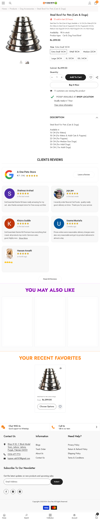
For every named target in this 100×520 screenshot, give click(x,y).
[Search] (10, 3)
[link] (91, 77)
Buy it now (74, 85)
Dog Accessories (27, 8)
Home (4, 8)
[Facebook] (6, 491)
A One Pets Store (26, 171)
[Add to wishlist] (60, 407)
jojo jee (70, 190)
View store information (63, 105)
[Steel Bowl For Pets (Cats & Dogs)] (50, 380)
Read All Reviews (50, 279)
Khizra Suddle (24, 220)
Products (13, 8)
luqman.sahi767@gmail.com (19, 458)
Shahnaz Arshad (25, 190)
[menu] (3, 3)
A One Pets (50, 501)
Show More (23, 238)
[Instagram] (12, 491)
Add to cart (75, 77)
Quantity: (54, 72)
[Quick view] (60, 368)
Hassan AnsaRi (24, 250)
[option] (24, 35)
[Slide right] (96, 427)
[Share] (96, 77)
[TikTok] (19, 491)
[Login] (89, 3)
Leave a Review (84, 175)
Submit (56, 482)
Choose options (47, 406)
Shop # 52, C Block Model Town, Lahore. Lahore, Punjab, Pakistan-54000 (19, 447)
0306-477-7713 (14, 454)
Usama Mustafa (74, 220)
